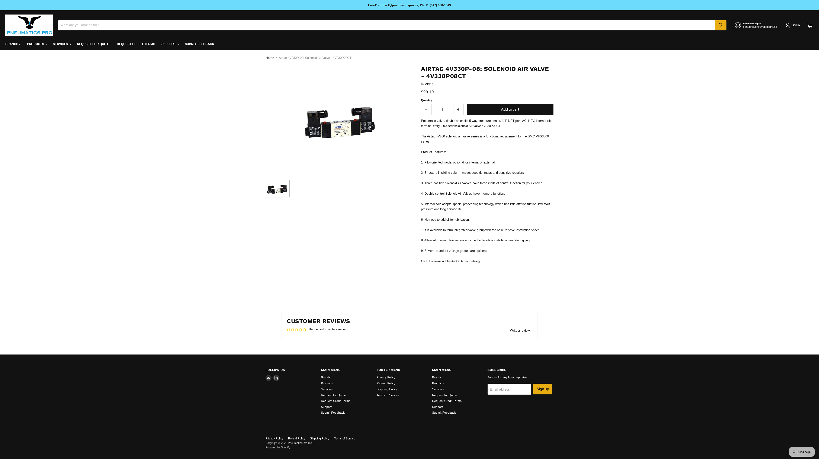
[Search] (720, 25)
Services (61, 44)
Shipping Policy (387, 389)
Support (169, 44)
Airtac (429, 84)
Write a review (520, 330)
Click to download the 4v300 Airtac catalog (450, 261)
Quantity (426, 100)
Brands (12, 44)
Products (36, 44)
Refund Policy (386, 383)
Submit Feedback (199, 44)
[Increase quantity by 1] (458, 109)
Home (270, 58)
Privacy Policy (386, 377)
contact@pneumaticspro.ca (760, 26)
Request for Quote (93, 44)
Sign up (543, 389)
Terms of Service (388, 395)
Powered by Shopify (278, 447)
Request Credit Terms (136, 44)
